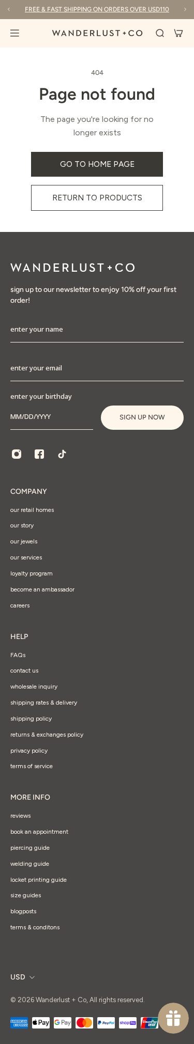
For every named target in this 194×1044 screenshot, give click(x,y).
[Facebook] (39, 454)
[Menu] (20, 33)
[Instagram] (16, 454)
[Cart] (178, 33)
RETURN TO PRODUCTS (97, 197)
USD (17, 977)
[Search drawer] (160, 33)
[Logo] (97, 33)
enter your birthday (41, 396)
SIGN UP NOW (142, 417)
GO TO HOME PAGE (97, 164)
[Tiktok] (62, 454)
